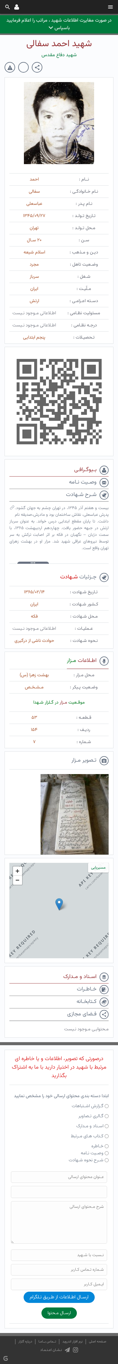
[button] (59, 904)
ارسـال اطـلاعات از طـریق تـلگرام (59, 1297)
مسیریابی (98, 868)
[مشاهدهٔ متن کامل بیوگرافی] (12, 509)
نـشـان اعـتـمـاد (51, 1350)
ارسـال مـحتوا (59, 1313)
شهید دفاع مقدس (59, 55)
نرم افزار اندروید (72, 1341)
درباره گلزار (25, 1341)
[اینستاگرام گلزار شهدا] (75, 1350)
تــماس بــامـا (47, 1341)
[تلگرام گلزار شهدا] (67, 1350)
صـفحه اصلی (97, 1341)
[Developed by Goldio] (5, 1358)
